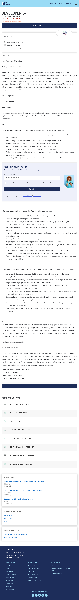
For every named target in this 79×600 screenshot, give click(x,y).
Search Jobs (9, 571)
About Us (8, 566)
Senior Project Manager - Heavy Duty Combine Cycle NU (23, 490)
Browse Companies (11, 574)
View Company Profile (11, 49)
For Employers (55, 566)
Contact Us (9, 586)
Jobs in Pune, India (10, 537)
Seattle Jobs (31, 571)
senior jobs (8, 515)
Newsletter (55, 4)
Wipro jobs (8, 518)
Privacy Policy (37, 196)
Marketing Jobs (32, 577)
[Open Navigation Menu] (76, 3)
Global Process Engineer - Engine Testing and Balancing (24, 481)
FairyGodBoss (10, 589)
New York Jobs (32, 566)
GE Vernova (7, 484)
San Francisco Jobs (33, 568)
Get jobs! (32, 189)
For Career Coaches (56, 573)
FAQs (7, 568)
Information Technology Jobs (36, 580)
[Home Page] (6, 3)
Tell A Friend (54, 576)
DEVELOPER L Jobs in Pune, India (15, 534)
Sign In (68, 4)
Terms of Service (27, 196)
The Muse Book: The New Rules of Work (60, 569)
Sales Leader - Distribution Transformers (18, 499)
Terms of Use (9, 580)
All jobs (6, 521)
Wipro (4, 10)
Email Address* (11, 174)
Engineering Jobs (33, 574)
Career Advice (10, 577)
